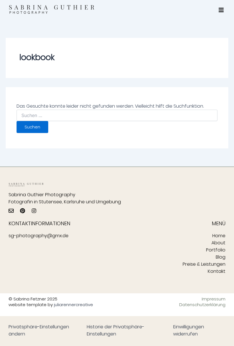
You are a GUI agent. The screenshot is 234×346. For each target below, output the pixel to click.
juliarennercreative (73, 305)
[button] (221, 10)
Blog (220, 257)
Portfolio (215, 250)
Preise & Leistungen (204, 264)
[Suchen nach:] (117, 115)
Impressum (213, 299)
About (218, 242)
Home (218, 235)
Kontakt (216, 271)
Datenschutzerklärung (203, 305)
